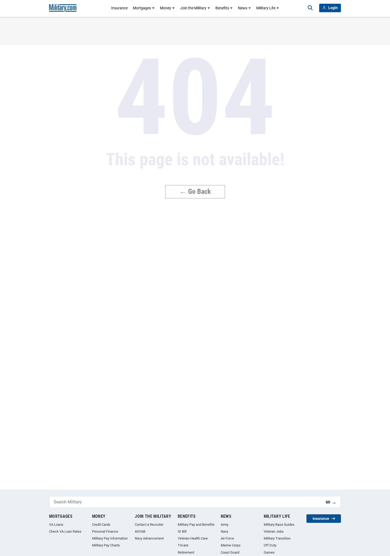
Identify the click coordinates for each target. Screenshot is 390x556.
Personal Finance (105, 531)
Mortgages (142, 8)
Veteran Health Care (193, 538)
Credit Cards (101, 525)
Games (269, 552)
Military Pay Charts (106, 545)
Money (165, 8)
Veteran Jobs (274, 531)
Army (224, 525)
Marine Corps (231, 545)
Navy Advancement (149, 538)
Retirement (186, 552)
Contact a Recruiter (149, 525)
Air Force (227, 538)
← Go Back (195, 191)
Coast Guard (230, 552)
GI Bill (182, 531)
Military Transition (277, 538)
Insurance (119, 8)
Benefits (222, 8)
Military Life (265, 8)
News (242, 8)
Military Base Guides (279, 525)
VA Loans (56, 525)
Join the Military (193, 8)
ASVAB (140, 531)
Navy (224, 531)
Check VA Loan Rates (65, 531)
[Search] (310, 8)
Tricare (183, 545)
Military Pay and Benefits (196, 525)
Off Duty (270, 545)
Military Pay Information (110, 538)
